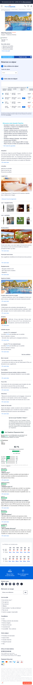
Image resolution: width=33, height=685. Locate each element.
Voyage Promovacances (5, 9)
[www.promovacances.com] (10, 6)
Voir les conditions (26, 354)
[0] (28, 6)
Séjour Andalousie (22, 9)
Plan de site (5, 610)
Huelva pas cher (7, 10)
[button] (16, 185)
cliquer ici (8, 466)
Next (31, 208)
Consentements (6, 626)
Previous (2, 208)
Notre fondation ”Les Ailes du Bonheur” (11, 608)
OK (25, 592)
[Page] (2, 584)
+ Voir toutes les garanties (9, 145)
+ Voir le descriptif (5, 50)
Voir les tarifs (27, 683)
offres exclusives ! (27, 2)
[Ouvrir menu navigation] (1, 6)
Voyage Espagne (14, 9)
